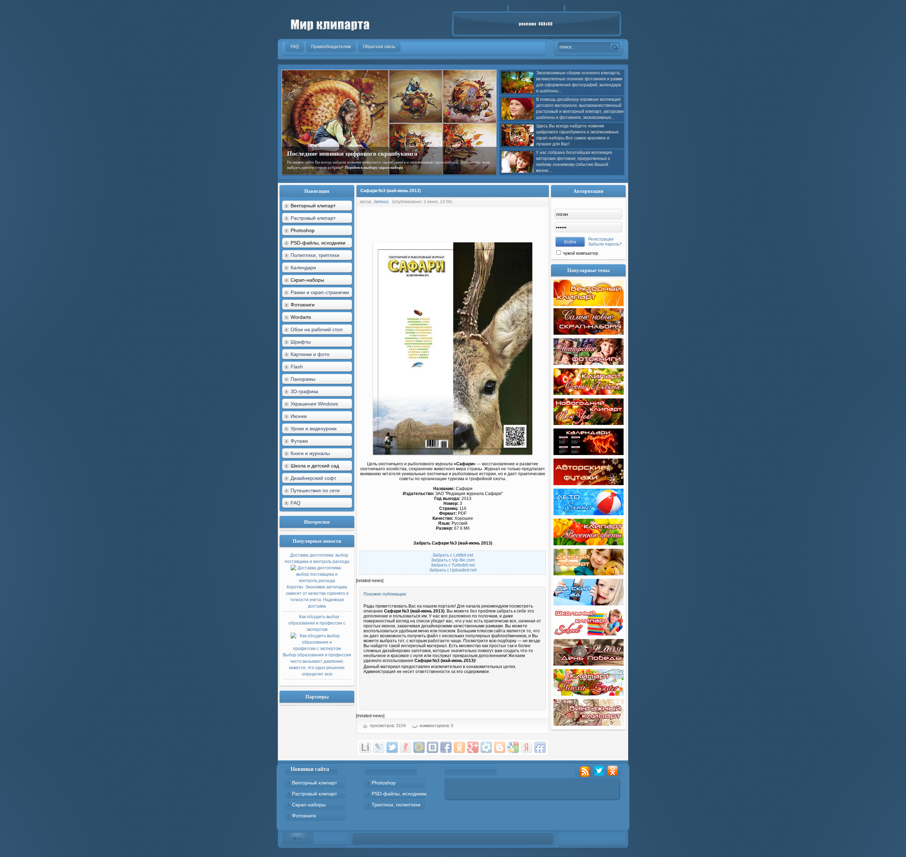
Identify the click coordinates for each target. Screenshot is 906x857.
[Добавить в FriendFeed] (540, 747)
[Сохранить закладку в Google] (513, 747)
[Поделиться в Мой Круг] (486, 747)
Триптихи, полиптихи (396, 804)
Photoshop (384, 783)
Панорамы (303, 379)
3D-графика (304, 391)
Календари (303, 267)
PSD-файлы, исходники (399, 793)
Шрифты (301, 342)
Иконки (299, 416)
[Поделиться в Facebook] (446, 747)
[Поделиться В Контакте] (432, 747)
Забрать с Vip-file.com (453, 560)
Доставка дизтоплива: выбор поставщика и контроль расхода (317, 581)
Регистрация (601, 239)
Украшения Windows (314, 404)
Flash (297, 366)
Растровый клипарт (313, 218)
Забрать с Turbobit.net (453, 565)
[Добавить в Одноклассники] (459, 747)
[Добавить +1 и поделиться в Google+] (472, 747)
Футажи (299, 441)
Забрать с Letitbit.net (452, 555)
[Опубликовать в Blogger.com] (499, 747)
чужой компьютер (580, 253)
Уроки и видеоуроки (314, 428)
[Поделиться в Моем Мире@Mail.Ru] (419, 747)
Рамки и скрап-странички (320, 292)
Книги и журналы (310, 453)
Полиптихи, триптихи (315, 255)
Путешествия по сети (315, 490)
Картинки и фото (310, 354)
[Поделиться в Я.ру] (405, 747)
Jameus (381, 201)
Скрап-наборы (309, 804)
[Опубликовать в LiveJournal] (378, 747)
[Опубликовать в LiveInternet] (365, 747)
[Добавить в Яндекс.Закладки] (526, 747)
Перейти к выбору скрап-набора (374, 167)
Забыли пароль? (605, 244)
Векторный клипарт (314, 783)
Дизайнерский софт (313, 478)
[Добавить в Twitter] (392, 747)
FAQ (295, 503)
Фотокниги (304, 815)
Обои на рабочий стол (317, 329)
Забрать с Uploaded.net (452, 570)
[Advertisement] (485, 223)
